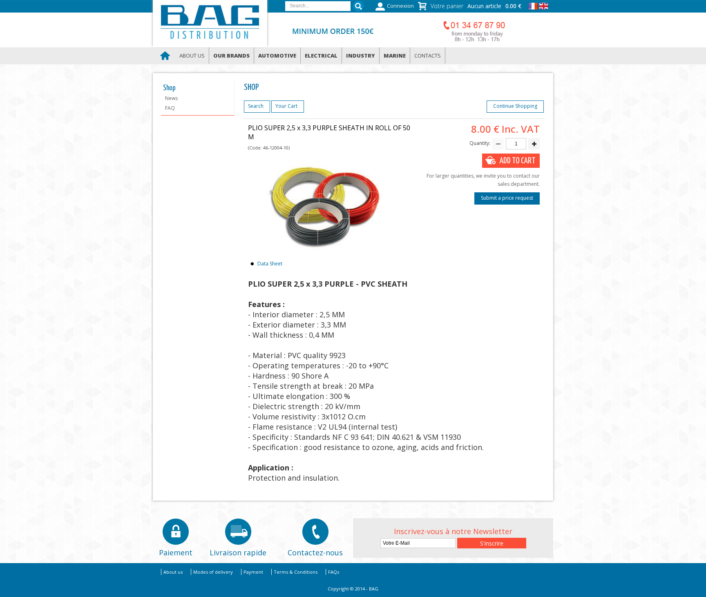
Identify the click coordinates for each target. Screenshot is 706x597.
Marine (395, 55)
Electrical (321, 55)
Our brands (231, 55)
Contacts (427, 55)
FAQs (333, 572)
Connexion (400, 5)
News (171, 98)
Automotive (277, 55)
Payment (253, 572)
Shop (169, 88)
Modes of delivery (213, 572)
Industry (360, 55)
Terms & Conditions (295, 572)
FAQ (170, 108)
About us (192, 55)
